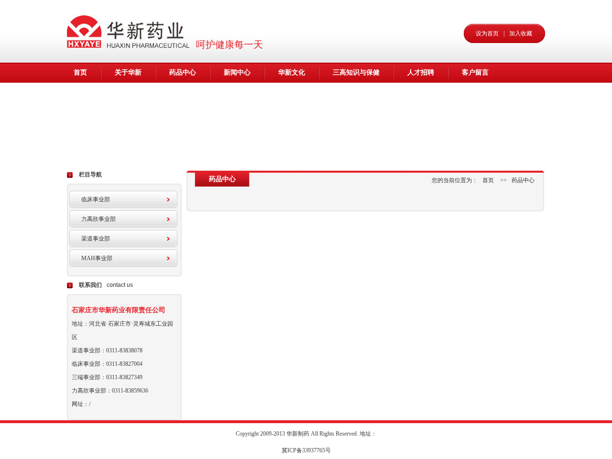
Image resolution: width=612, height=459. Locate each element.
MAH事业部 (96, 258)
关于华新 (128, 72)
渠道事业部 (95, 238)
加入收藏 (520, 33)
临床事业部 (95, 199)
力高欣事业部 (98, 219)
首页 (80, 72)
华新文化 (291, 72)
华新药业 (130, 31)
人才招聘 (420, 72)
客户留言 (475, 72)
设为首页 (487, 33)
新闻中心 (237, 72)
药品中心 (182, 72)
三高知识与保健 (356, 72)
